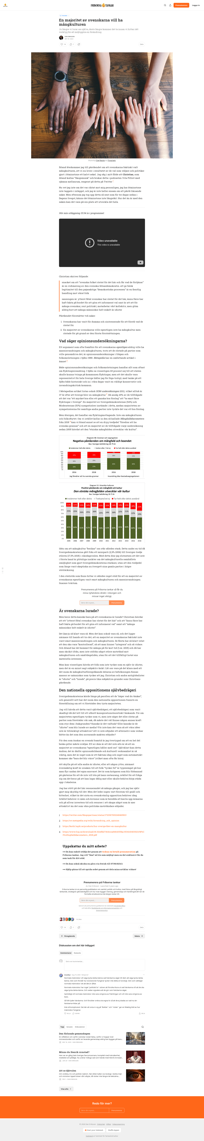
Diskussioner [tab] (80, 1027)
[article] (102, 1039)
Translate (64, 15)
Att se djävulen (67, 1070)
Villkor (108, 1124)
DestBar (67, 975)
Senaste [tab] (69, 1027)
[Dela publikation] (170, 5)
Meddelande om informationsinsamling (105, 908)
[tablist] (70, 953)
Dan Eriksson (69, 36)
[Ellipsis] (144, 975)
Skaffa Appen (113, 1130)
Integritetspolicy (102, 910)
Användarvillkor (119, 906)
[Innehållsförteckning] (2, 570)
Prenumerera (181, 5)
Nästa (137, 936)
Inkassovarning (119, 1124)
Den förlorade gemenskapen (74, 1033)
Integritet (101, 1124)
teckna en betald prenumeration (118, 851)
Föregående (69, 936)
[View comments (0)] (82, 1063)
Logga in (196, 5)
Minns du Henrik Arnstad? (74, 1052)
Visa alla (64, 1089)
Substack (89, 1136)
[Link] (56, 341)
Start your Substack (95, 1130)
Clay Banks (100, 160)
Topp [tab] (62, 1027)
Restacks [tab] (77, 953)
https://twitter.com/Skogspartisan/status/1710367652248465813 (94, 815)
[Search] (165, 5)
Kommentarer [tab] (66, 953)
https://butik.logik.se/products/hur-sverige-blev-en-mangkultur (95, 826)
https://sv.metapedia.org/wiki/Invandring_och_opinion (91, 820)
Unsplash (112, 160)
